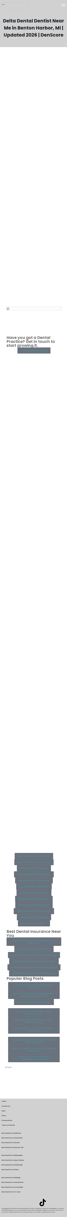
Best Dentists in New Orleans (13, 1160)
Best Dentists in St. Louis (11, 1192)
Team (4, 1101)
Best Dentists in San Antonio (13, 1182)
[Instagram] (33, 1202)
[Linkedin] (24, 1202)
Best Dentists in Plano (10, 1170)
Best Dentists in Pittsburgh (12, 1165)
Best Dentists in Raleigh (11, 1178)
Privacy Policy (7, 1120)
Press (4, 1116)
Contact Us (6, 1106)
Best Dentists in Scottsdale (12, 1187)
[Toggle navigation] (63, 5)
